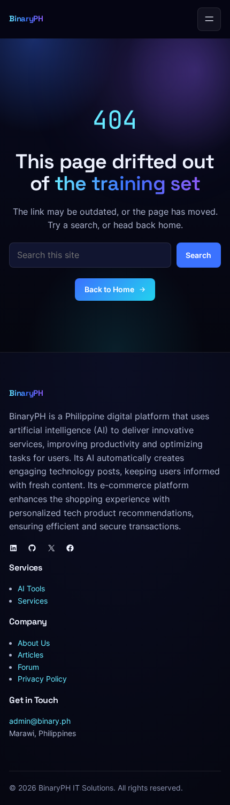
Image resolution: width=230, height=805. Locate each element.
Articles (30, 654)
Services (33, 600)
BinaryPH (26, 18)
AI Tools (31, 588)
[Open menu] (209, 19)
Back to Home (109, 289)
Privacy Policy (42, 678)
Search (198, 255)
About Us (34, 642)
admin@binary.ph (40, 720)
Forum (28, 666)
